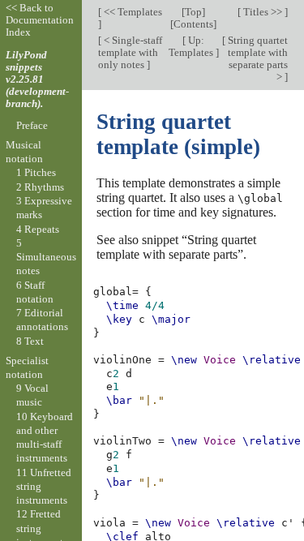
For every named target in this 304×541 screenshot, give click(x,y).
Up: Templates (192, 46)
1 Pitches (36, 172)
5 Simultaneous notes (46, 257)
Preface (32, 125)
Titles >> (263, 12)
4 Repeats (37, 229)
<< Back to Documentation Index (40, 20)
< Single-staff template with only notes (130, 52)
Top (193, 12)
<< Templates (131, 12)
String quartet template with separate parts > (256, 58)
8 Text (30, 341)
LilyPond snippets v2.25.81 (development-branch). (37, 79)
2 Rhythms (40, 187)
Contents (193, 24)
